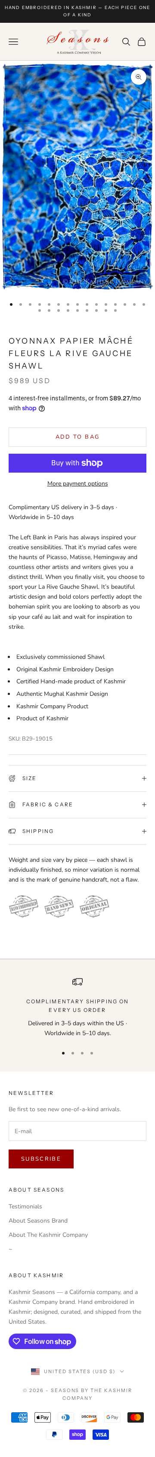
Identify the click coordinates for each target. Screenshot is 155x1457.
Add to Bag (77, 437)
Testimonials (25, 1206)
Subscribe (41, 1159)
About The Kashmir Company (48, 1235)
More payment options (77, 484)
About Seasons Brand (38, 1221)
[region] (77, 1007)
